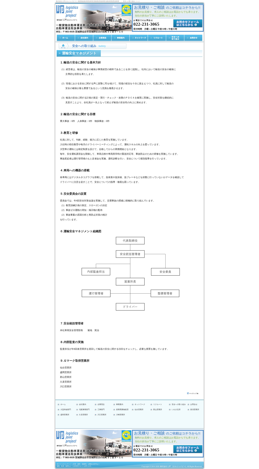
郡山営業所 (157, 409)
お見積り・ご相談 (167, 7)
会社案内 (82, 404)
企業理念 (101, 404)
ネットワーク (140, 404)
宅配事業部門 (84, 409)
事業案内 (119, 404)
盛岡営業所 (64, 415)
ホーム (63, 404)
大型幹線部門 (65, 409)
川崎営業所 (120, 415)
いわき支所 (176, 409)
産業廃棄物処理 (122, 409)
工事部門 (101, 409)
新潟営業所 (194, 409)
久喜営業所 (83, 415)
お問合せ (193, 404)
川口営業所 (102, 415)
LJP (67, 20)
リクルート (157, 404)
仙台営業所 (139, 409)
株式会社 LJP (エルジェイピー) (173, 466)
